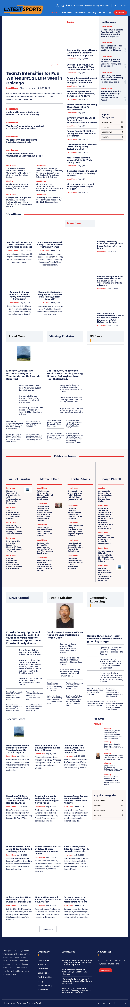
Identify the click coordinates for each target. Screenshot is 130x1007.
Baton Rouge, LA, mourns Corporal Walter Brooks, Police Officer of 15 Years (44, 532)
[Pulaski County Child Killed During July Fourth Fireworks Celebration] (77, 834)
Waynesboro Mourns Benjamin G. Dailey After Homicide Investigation (106, 540)
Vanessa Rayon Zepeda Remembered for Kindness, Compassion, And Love (81, 93)
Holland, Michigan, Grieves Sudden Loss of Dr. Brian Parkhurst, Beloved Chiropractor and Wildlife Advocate (110, 280)
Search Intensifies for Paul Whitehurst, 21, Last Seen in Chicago (34, 78)
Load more (47, 929)
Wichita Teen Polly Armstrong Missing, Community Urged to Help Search (55, 423)
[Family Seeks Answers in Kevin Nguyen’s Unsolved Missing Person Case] (52, 400)
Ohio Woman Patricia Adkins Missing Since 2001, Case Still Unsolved (95, 691)
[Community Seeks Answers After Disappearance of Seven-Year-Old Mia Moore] (52, 648)
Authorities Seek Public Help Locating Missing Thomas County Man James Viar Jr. (74, 424)
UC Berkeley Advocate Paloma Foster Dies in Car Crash (21, 141)
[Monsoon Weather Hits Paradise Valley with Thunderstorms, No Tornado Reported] (24, 354)
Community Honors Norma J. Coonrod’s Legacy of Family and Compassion (82, 53)
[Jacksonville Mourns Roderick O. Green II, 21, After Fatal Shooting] (54, 112)
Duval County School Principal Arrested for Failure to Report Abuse (30, 652)
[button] (63, 6)
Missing (9, 181)
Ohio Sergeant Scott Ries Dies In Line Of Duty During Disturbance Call (82, 146)
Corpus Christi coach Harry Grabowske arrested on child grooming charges (104, 638)
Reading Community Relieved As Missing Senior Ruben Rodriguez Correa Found (82, 80)
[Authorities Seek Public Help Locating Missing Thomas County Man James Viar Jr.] (52, 672)
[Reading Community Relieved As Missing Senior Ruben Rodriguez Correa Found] (110, 229)
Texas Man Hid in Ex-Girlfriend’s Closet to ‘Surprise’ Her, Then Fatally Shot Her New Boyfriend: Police (18, 172)
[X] (121, 5)
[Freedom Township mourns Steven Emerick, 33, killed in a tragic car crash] (89, 507)
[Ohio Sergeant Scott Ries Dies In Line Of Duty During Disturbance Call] (19, 884)
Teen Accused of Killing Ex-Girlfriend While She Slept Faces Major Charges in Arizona (44, 565)
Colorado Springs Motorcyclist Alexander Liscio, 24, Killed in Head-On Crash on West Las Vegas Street (111, 663)
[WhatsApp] (125, 1003)
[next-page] (58, 65)
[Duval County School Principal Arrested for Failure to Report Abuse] (11, 652)
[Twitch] (115, 1003)
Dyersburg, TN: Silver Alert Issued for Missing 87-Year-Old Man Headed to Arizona (81, 67)
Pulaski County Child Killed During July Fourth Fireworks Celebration (81, 133)
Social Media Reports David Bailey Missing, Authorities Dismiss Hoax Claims (71, 388)
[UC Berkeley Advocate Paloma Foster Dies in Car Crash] (54, 140)
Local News (12, 88)
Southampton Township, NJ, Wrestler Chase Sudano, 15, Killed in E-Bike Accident (49, 199)
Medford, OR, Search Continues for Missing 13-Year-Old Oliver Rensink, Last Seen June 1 (55, 437)
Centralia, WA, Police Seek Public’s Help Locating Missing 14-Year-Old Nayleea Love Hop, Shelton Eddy (65, 375)
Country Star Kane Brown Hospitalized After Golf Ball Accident (33, 424)
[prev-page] (51, 65)
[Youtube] (124, 5)
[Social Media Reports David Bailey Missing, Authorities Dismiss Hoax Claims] (52, 388)
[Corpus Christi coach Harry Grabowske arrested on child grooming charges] (105, 620)
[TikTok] (109, 1003)
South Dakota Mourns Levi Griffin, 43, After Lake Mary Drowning (95, 704)
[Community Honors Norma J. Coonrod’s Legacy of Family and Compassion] (82, 36)
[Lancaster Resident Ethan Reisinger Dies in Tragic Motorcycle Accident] (89, 557)
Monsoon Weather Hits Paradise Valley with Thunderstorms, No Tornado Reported (112, 33)
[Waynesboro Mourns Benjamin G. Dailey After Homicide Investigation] (120, 534)
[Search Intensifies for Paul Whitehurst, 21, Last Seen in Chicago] (32, 42)
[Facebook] (115, 5)
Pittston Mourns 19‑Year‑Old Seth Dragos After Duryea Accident (81, 186)
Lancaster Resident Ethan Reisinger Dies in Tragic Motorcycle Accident (75, 563)
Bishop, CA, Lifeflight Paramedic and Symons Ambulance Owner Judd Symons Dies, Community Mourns (111, 677)
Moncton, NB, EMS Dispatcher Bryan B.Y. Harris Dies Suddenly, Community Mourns (34, 437)
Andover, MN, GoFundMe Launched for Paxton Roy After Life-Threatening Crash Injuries (14, 425)
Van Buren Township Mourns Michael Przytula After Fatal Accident (25, 127)
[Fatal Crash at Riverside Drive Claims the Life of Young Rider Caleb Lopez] (19, 229)
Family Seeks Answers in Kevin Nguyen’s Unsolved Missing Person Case (17, 186)
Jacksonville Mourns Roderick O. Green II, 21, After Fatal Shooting (22, 113)
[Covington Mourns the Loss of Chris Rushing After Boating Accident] (77, 884)
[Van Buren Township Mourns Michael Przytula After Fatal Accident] (54, 126)
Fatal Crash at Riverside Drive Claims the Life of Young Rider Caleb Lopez (19, 244)
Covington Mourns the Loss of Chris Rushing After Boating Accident (82, 173)
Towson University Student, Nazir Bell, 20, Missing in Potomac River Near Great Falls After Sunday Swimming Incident (74, 438)
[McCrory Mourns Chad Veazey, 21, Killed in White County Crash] (48, 884)
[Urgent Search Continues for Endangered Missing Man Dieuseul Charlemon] (52, 410)
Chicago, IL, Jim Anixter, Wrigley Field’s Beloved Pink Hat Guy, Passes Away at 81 (50, 295)
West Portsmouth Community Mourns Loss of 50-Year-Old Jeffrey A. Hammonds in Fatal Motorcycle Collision (110, 317)
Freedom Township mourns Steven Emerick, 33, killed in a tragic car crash (75, 513)
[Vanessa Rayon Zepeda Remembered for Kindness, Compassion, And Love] (77, 783)
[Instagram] (118, 5)
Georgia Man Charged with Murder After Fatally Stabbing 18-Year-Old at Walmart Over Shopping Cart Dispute (19, 201)
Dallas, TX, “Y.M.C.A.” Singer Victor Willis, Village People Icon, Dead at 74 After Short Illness (14, 438)
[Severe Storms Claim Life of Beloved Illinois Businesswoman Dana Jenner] (11, 681)
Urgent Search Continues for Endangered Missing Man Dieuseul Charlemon (71, 410)
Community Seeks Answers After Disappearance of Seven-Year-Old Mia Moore (69, 648)
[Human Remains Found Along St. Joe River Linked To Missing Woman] (50, 229)
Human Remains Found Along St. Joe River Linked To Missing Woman (82, 107)
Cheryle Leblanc (27, 88)
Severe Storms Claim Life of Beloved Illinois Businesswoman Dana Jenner (82, 120)
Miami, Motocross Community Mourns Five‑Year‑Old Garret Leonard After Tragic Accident (49, 187)
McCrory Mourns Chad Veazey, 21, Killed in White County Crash (79, 160)
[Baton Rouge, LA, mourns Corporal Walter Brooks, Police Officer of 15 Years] (58, 526)
